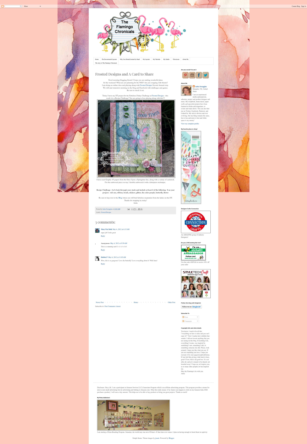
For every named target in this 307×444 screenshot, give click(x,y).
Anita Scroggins (201, 86)
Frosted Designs (146, 85)
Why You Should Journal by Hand (130, 59)
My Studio (166, 59)
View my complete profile (190, 123)
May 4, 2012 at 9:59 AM (118, 243)
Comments (188, 321)
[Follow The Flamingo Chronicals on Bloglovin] (191, 308)
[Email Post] (128, 209)
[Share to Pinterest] (141, 209)
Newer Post (100, 302)
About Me (185, 59)
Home (97, 59)
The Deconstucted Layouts (109, 59)
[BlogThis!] (134, 209)
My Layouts (146, 59)
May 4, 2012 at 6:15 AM (121, 229)
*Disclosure (176, 59)
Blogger (171, 438)
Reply (103, 236)
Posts (186, 317)
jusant (157, 438)
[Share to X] (137, 209)
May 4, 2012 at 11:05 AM (117, 257)
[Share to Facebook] (139, 209)
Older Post (171, 302)
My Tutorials (156, 59)
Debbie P (104, 257)
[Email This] (132, 209)
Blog (120, 197)
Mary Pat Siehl (106, 229)
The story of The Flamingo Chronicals (106, 63)
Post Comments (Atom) (113, 306)
